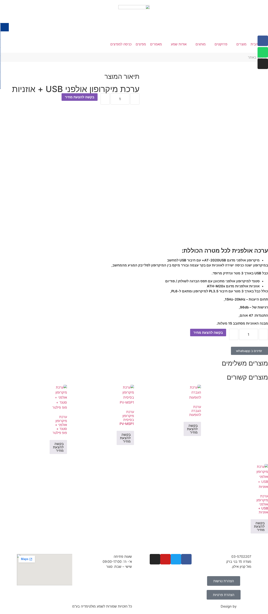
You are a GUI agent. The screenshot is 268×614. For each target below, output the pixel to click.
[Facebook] (263, 41)
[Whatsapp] (263, 52)
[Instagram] (263, 64)
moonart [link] (244, 606)
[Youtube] (165, 559)
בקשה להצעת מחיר (79, 97)
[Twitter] (176, 559)
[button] (239, 44)
